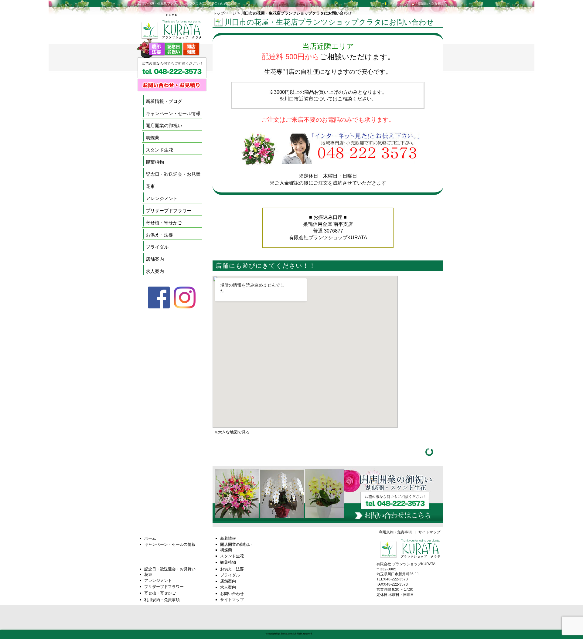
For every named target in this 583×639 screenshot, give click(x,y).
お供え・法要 (159, 234)
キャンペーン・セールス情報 (170, 544)
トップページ (224, 13)
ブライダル (157, 247)
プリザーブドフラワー (168, 210)
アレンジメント (162, 198)
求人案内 (155, 271)
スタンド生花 (159, 149)
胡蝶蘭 (152, 137)
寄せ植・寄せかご (164, 222)
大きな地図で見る (234, 432)
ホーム (150, 538)
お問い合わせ (232, 593)
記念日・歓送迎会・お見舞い (170, 569)
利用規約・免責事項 (429, 3)
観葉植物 (155, 162)
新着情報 (228, 538)
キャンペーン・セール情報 (173, 113)
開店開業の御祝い (164, 125)
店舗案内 (155, 259)
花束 (150, 186)
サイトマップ (397, 3)
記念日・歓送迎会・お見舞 (173, 174)
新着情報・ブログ (164, 101)
